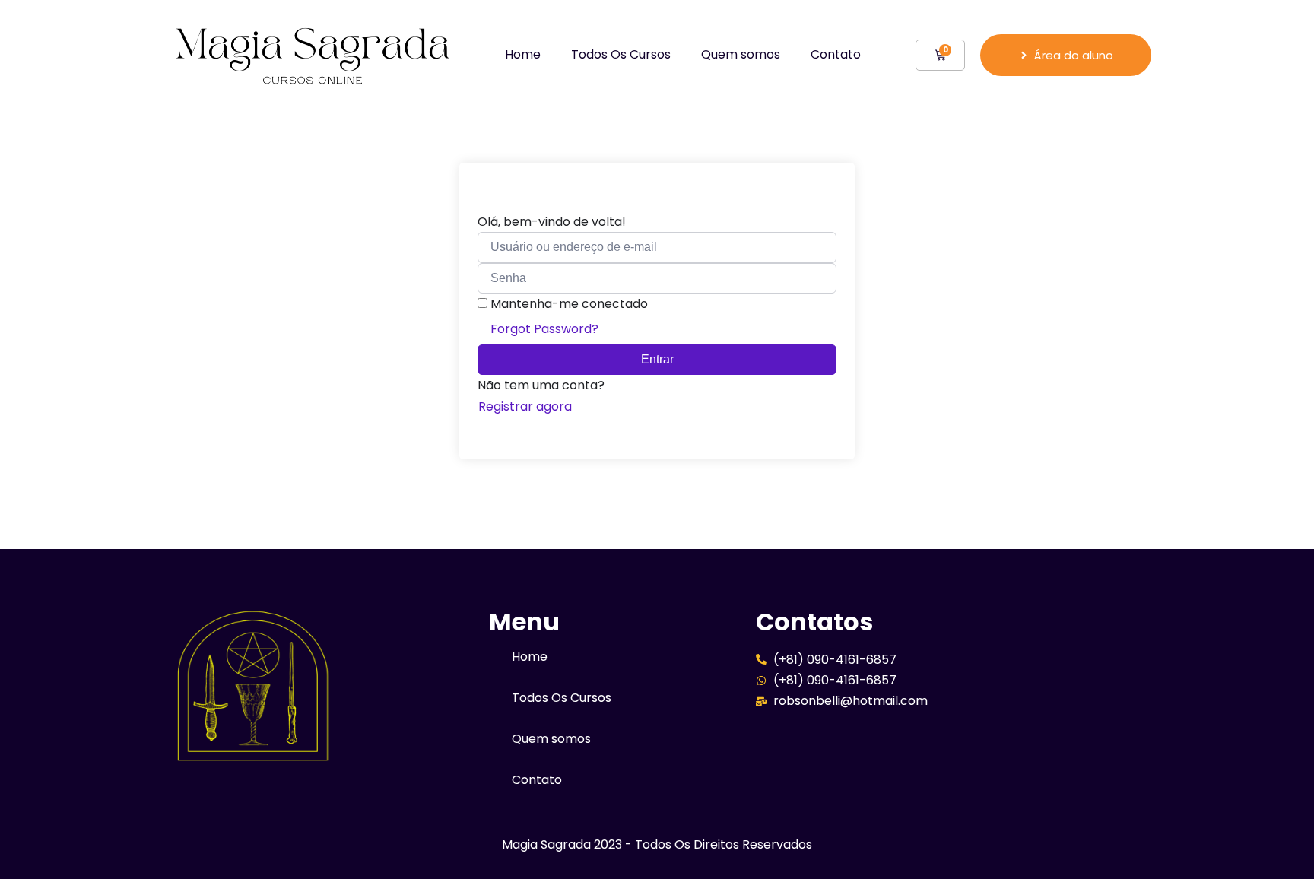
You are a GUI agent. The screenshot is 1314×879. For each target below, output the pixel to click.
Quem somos (740, 54)
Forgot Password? (544, 329)
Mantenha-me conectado (569, 304)
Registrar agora (525, 406)
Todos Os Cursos (621, 54)
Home (523, 54)
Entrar (657, 359)
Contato (836, 54)
